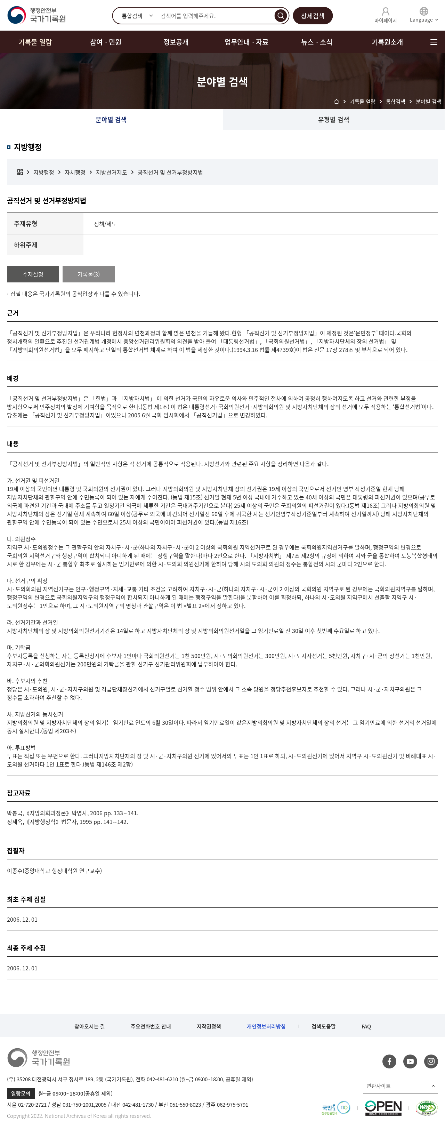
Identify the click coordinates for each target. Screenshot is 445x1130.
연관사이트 (378, 1086)
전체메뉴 (433, 42)
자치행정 (75, 172)
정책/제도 (105, 223)
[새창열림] (336, 1104)
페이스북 (389, 1061)
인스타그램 (431, 1061)
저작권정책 (209, 1026)
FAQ (366, 1026)
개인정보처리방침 (266, 1026)
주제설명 (33, 274)
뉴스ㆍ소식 (316, 42)
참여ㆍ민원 (105, 42)
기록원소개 (387, 42)
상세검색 (313, 16)
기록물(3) (89, 274)
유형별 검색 (333, 119)
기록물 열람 (35, 42)
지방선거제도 (111, 172)
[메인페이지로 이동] (36, 15)
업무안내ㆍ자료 (246, 42)
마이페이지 (385, 20)
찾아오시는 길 (89, 1026)
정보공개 (175, 42)
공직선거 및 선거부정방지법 (170, 172)
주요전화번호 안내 (151, 1026)
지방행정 (43, 172)
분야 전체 (20, 172)
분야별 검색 (111, 119)
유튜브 (410, 1061)
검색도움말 (324, 1026)
